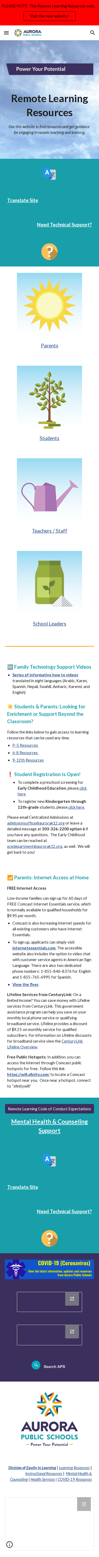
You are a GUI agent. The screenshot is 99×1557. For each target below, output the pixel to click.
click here (76, 807)
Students (49, 438)
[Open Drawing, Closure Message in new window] (72, 1299)
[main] (49, 113)
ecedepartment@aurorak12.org (34, 846)
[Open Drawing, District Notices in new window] (72, 1331)
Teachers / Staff (49, 531)
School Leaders (49, 624)
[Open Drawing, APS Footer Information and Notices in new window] (84, 1504)
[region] (49, 12)
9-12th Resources (28, 760)
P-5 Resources (25, 745)
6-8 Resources (25, 752)
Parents (49, 345)
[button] (6, 32)
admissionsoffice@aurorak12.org (36, 823)
